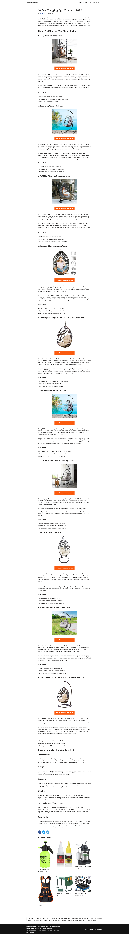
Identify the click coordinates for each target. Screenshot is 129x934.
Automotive (57, 930)
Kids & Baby (42, 930)
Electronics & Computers (33, 928)
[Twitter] (43, 832)
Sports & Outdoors (55, 926)
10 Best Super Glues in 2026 (63, 868)
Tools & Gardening (43, 926)
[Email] (47, 832)
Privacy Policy (96, 2)
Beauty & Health (47, 928)
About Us (81, 2)
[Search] (101, 2)
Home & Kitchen (31, 926)
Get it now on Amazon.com (64, 68)
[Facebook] (39, 832)
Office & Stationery (31, 930)
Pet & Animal (30, 932)
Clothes (50, 930)
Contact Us (88, 2)
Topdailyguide (42, 13)
